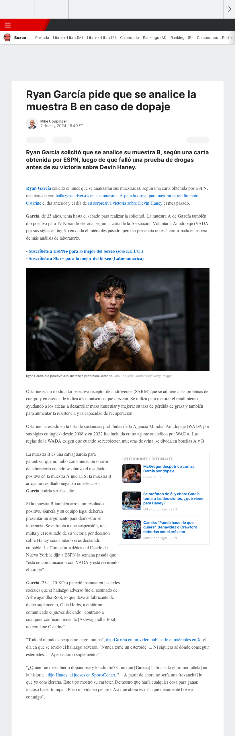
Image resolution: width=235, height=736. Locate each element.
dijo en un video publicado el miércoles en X (153, 639)
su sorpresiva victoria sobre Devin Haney (125, 203)
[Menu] (7, 25)
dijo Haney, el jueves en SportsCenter (81, 675)
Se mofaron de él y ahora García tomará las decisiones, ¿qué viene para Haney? (173, 498)
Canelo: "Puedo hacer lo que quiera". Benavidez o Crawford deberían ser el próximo (170, 527)
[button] (216, 25)
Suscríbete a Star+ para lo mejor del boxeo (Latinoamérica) (86, 258)
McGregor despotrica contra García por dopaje (168, 468)
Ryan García (38, 188)
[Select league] (17, 9)
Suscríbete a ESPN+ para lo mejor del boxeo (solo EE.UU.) (86, 251)
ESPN (29, 25)
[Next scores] (229, 9)
